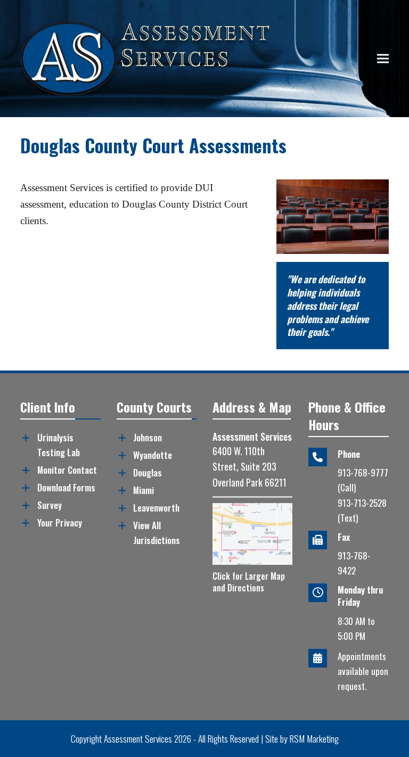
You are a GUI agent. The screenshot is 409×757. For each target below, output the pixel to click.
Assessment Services (138, 738)
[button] (383, 58)
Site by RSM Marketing (302, 738)
